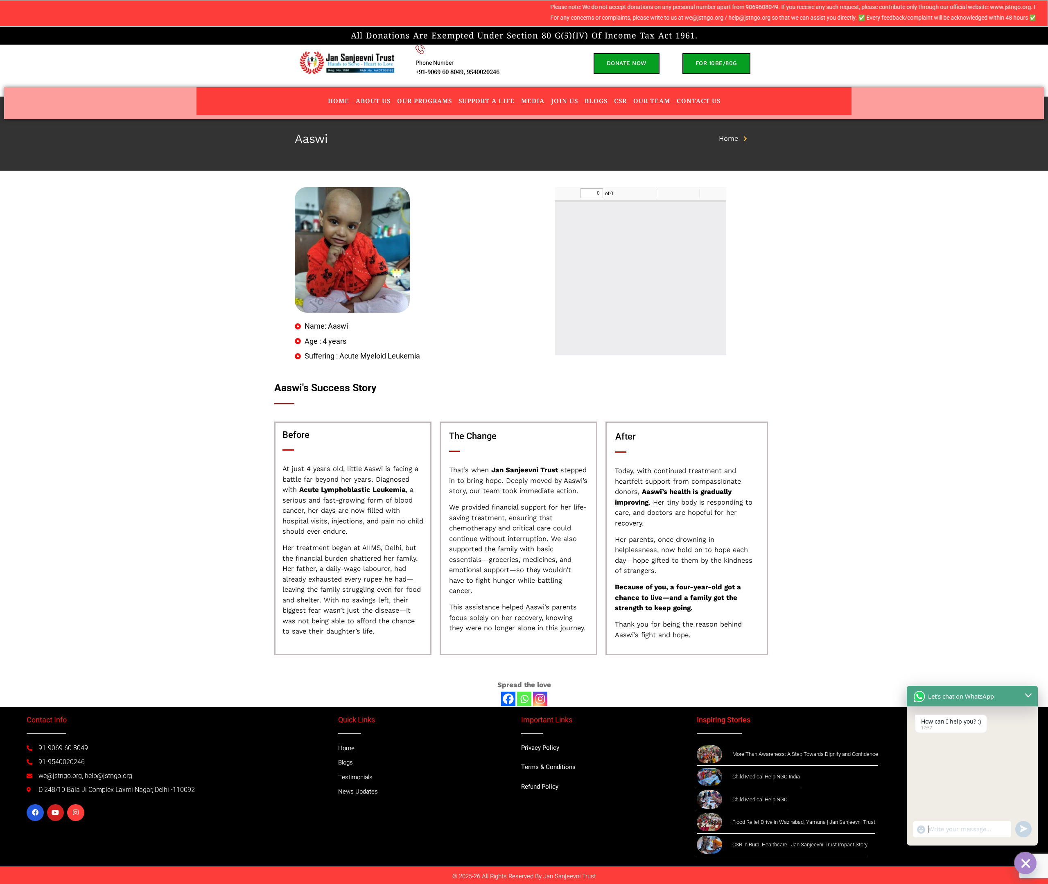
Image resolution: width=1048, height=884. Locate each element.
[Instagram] (540, 699)
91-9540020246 (61, 762)
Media (532, 101)
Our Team (651, 101)
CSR (620, 101)
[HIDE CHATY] (1025, 863)
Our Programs (424, 101)
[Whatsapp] (524, 699)
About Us (373, 101)
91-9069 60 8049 (63, 748)
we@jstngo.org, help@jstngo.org (85, 776)
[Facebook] (508, 699)
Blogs (596, 101)
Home (338, 101)
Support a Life (486, 101)
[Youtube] (55, 812)
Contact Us (698, 101)
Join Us (564, 101)
